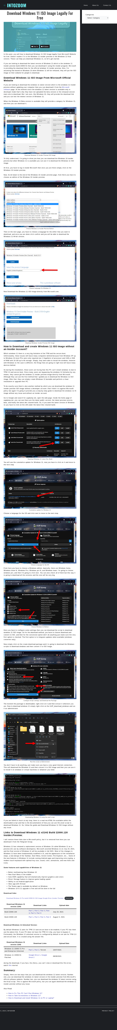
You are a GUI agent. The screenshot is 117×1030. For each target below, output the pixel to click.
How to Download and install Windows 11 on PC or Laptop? (31, 998)
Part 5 (33, 913)
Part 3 (42, 911)
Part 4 (48, 917)
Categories (90, 15)
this (10, 965)
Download (69, 898)
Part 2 (37, 911)
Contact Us (107, 5)
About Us (95, 5)
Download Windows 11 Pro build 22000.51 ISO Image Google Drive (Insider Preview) (35, 898)
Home (86, 5)
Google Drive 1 (34, 955)
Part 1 (31, 911)
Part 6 (39, 913)
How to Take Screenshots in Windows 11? (24, 995)
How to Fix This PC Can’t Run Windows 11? (25, 993)
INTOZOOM (16, 5)
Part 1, (31, 950)
